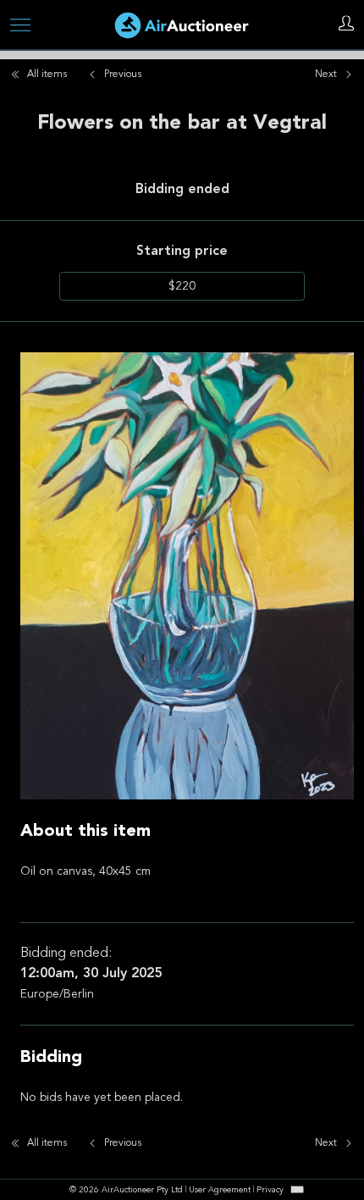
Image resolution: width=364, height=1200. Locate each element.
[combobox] (297, 1189)
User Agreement (220, 1190)
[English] (297, 1189)
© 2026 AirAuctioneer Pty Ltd (126, 1190)
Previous (122, 74)
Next (326, 74)
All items (47, 74)
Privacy (270, 1190)
